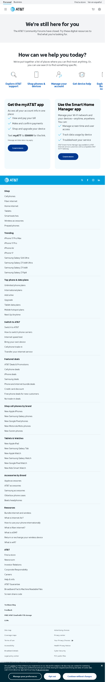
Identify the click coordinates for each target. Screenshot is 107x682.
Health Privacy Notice (62, 645)
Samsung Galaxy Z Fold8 (16, 267)
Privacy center (59, 635)
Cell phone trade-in (13, 346)
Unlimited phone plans (14, 285)
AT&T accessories (12, 485)
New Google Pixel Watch (15, 463)
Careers (8, 574)
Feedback (8, 610)
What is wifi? (10, 542)
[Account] (99, 9)
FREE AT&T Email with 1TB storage (18, 615)
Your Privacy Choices (62, 640)
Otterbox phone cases (14, 495)
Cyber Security (60, 651)
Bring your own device (14, 341)
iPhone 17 (8, 252)
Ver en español (95, 2)
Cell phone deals (12, 369)
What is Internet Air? (14, 517)
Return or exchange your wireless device (23, 537)
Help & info (9, 579)
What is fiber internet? (14, 527)
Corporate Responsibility (16, 569)
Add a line (9, 295)
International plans (13, 290)
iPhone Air (9, 248)
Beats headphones (13, 500)
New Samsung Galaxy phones (18, 416)
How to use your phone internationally (22, 522)
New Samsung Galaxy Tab (16, 448)
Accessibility (9, 645)
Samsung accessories (14, 490)
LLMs (6, 620)
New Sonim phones (13, 430)
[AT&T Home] (17, 9)
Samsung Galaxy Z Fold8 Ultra (18, 262)
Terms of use (9, 640)
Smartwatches (11, 215)
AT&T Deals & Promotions (16, 364)
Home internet (11, 206)
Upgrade (8, 299)
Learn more (18, 148)
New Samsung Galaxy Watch (17, 458)
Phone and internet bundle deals (19, 384)
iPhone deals (10, 374)
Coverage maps (10, 635)
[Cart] (93, 9)
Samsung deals (11, 379)
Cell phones (9, 196)
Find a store (80, 2)
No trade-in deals (12, 398)
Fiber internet (10, 201)
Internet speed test (13, 337)
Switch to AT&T (11, 327)
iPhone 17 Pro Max (12, 238)
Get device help (82, 83)
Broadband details (11, 651)
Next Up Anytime (12, 314)
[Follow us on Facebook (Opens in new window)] (87, 180)
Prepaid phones (11, 225)
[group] (52, 191)
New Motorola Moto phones (17, 426)
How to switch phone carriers (18, 332)
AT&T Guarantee (12, 584)
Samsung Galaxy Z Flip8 (15, 272)
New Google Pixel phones (16, 421)
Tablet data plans (12, 304)
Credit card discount (14, 388)
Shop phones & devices (36, 84)
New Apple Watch (12, 453)
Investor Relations (12, 564)
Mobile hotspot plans (14, 309)
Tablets (7, 210)
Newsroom (9, 559)
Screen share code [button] (13, 594)
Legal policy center (11, 656)
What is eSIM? (10, 532)
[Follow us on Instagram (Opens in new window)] (93, 180)
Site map (7, 630)
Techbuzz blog (10, 605)
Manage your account (59, 84)
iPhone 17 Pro (10, 243)
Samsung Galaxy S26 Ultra (16, 257)
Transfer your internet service (18, 351)
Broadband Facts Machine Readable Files (23, 589)
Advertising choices (61, 630)
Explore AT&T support (13, 84)
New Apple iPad (11, 443)
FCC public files (60, 656)
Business (18, 2)
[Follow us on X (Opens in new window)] (82, 180)
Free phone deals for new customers (21, 393)
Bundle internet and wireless (17, 512)
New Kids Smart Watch (15, 468)
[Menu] (5, 9)
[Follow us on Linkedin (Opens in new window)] (98, 180)
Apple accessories (12, 480)
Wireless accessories (14, 220)
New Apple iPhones (13, 411)
